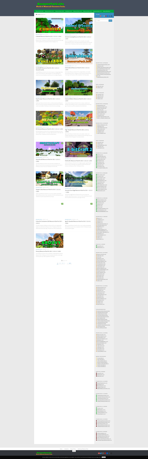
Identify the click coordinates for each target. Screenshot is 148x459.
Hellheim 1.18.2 (100, 204)
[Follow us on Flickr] (107, 16)
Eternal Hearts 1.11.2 (101, 413)
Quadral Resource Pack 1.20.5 (102, 77)
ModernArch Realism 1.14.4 (102, 338)
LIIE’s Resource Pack (101, 326)
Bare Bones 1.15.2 (100, 300)
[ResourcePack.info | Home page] (50, 4)
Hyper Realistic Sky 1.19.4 (102, 184)
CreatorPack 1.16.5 (101, 266)
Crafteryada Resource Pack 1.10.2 (103, 420)
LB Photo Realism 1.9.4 (101, 433)
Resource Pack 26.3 (39, 11)
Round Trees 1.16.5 (101, 273)
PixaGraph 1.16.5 (100, 277)
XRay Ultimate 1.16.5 (101, 259)
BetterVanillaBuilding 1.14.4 (102, 341)
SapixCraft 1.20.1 (100, 164)
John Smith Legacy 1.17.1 (102, 225)
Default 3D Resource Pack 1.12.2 (104, 401)
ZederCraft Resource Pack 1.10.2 (103, 425)
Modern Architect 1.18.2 (101, 199)
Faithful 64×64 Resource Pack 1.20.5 (104, 71)
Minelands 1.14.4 (100, 340)
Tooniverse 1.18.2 (100, 202)
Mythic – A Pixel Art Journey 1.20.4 (103, 118)
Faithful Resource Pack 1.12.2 (103, 395)
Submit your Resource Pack (83, 448)
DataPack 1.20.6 (68, 11)
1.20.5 (108, 72)
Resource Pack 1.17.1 (97, 11)
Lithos (99, 398)
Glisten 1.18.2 (99, 205)
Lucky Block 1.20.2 (100, 147)
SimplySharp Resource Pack (102, 312)
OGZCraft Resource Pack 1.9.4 (103, 437)
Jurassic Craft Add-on (101, 366)
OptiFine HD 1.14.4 (100, 374)
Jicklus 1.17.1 (99, 228)
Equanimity (100, 396)
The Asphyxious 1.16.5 (101, 264)
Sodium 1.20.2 (100, 143)
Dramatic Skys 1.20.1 (101, 159)
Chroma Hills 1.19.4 (101, 179)
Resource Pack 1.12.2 (106, 396)
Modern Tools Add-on (101, 365)
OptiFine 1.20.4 (100, 97)
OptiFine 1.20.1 (100, 154)
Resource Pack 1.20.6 (59, 11)
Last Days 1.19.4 (100, 176)
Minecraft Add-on (106, 11)
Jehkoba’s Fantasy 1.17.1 (102, 229)
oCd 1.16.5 (99, 257)
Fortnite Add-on (100, 358)
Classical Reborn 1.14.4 (101, 351)
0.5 (109, 68)
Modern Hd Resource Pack (102, 319)
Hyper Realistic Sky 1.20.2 (102, 127)
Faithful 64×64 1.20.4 (101, 105)
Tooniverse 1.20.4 (100, 115)
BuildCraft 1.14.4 (100, 376)
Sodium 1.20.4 (100, 98)
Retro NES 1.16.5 (100, 276)
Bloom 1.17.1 (99, 218)
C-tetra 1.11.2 (100, 408)
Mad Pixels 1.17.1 (100, 239)
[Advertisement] (104, 42)
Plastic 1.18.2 (99, 207)
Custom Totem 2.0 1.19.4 (102, 189)
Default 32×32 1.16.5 (101, 271)
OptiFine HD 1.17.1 (100, 247)
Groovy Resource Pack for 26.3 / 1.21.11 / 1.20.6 (48, 251)
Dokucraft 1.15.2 (100, 290)
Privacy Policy (73, 448)
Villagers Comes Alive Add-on (103, 363)
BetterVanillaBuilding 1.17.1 (102, 230)
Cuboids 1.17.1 (100, 222)
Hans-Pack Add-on (100, 359)
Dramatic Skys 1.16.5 (101, 262)
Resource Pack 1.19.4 (77, 11)
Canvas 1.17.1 (99, 236)
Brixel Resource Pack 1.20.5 (102, 70)
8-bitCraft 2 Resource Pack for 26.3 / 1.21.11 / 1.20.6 (78, 161)
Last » (70, 263)
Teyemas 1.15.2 (100, 301)
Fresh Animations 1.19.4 (101, 180)
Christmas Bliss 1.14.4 (101, 337)
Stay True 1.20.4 (100, 109)
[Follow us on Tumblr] (109, 16)
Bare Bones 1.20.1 (100, 162)
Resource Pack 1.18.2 (87, 11)
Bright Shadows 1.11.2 (101, 411)
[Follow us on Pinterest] (106, 16)
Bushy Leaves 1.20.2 (101, 129)
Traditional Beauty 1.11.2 (102, 412)
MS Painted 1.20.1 (100, 160)
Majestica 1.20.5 (100, 66)
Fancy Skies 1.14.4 (100, 348)
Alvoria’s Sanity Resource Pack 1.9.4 (104, 438)
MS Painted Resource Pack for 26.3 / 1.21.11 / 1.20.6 (49, 129)
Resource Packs (39, 34)
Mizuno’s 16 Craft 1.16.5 (101, 254)
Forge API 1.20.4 (100, 94)
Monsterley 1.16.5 (100, 275)
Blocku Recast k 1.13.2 (101, 385)
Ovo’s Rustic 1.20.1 (100, 166)
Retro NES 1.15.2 (100, 295)
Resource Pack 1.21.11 (49, 11)
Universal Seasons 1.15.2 (101, 294)
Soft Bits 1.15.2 (100, 302)
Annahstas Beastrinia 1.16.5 (102, 279)
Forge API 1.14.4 (100, 373)
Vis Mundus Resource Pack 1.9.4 (103, 436)
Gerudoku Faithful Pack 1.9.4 (102, 434)
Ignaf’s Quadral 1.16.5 (101, 272)
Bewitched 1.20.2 (100, 126)
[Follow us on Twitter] (102, 16)
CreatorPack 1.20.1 (101, 163)
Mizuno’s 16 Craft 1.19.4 (101, 187)
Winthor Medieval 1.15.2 (101, 298)
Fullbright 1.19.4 (100, 183)
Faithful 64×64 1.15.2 (101, 288)
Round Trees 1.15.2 (101, 304)
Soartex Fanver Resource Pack (103, 316)
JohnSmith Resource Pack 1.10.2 (103, 426)
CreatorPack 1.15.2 (100, 293)
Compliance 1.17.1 (100, 219)
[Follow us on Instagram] (104, 16)
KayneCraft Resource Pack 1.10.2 (103, 422)
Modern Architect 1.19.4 (101, 186)
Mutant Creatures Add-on (102, 362)
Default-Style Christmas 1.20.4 (103, 116)
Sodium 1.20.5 (100, 87)
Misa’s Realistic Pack (101, 318)
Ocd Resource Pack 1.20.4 (102, 106)
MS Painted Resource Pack (102, 72)
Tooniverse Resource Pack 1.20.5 (103, 64)
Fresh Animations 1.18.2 (101, 209)
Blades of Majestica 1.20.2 (102, 124)
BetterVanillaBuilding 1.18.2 (102, 211)
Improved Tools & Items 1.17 (102, 223)
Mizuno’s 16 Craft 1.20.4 (101, 108)
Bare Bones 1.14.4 (100, 349)
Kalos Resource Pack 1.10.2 (102, 423)
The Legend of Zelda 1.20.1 (102, 167)
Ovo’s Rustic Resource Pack (102, 315)
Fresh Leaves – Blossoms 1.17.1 (103, 232)
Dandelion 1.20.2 (100, 131)
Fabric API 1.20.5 (100, 86)
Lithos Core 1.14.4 (100, 345)
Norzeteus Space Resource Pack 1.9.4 (104, 440)
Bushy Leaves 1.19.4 (101, 174)
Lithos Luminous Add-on (102, 360)
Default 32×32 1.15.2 (101, 291)
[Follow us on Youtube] (100, 16)
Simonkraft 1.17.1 (100, 233)
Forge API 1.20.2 (100, 142)
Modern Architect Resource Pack (103, 311)
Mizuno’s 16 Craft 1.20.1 (101, 157)
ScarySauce (100, 399)
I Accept (103, 457)
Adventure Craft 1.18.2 (101, 201)
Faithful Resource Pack (101, 323)
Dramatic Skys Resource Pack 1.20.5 (104, 67)
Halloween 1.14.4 (100, 347)
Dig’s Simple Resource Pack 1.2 (103, 68)
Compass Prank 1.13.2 (101, 387)
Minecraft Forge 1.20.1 (101, 156)
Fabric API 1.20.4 (100, 95)
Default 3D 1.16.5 (100, 258)
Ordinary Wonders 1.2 (101, 111)
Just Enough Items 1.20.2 (102, 145)
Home (61, 448)
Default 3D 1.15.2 (100, 297)
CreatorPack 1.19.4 (101, 182)
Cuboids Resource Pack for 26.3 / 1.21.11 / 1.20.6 (48, 36)
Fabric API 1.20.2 (100, 146)
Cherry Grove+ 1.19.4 (101, 177)
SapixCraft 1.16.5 (100, 255)
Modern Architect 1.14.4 (101, 336)
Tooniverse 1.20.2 (100, 130)
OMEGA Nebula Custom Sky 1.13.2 (103, 388)
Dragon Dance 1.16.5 (101, 265)
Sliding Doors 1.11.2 (101, 409)
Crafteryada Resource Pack (102, 322)
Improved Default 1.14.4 (101, 342)
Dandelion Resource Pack (102, 313)
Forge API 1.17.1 (100, 246)
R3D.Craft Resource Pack (102, 327)
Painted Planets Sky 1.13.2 (102, 383)
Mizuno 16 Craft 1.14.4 (101, 334)
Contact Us (66, 448)
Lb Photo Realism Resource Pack (103, 320)
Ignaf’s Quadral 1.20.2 (101, 133)
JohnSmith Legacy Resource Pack (103, 324)
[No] (146, 457)
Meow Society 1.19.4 (101, 190)
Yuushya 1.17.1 (100, 221)
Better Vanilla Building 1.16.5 (102, 269)
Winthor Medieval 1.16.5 (101, 268)
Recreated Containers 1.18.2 (102, 208)
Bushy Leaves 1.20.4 (101, 113)
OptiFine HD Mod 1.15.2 (101, 287)
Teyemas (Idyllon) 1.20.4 (101, 112)
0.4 (106, 111)
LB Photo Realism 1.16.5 (101, 261)
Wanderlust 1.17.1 (100, 226)
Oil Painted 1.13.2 (100, 384)
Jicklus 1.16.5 (99, 280)
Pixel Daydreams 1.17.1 (101, 234)
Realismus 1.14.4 (100, 344)
